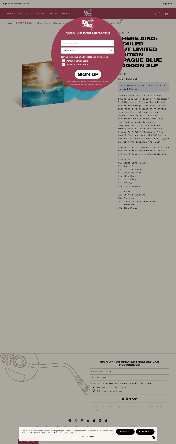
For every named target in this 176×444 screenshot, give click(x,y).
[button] (121, 19)
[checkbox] (88, 60)
